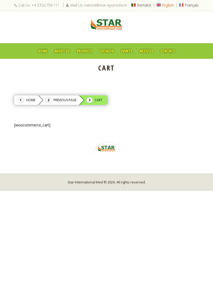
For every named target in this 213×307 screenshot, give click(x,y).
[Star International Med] (106, 24)
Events (126, 50)
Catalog (107, 50)
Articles (146, 50)
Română (144, 5)
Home (42, 50)
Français (192, 5)
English (168, 5)
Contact (168, 50)
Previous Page (65, 100)
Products (85, 50)
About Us (62, 50)
